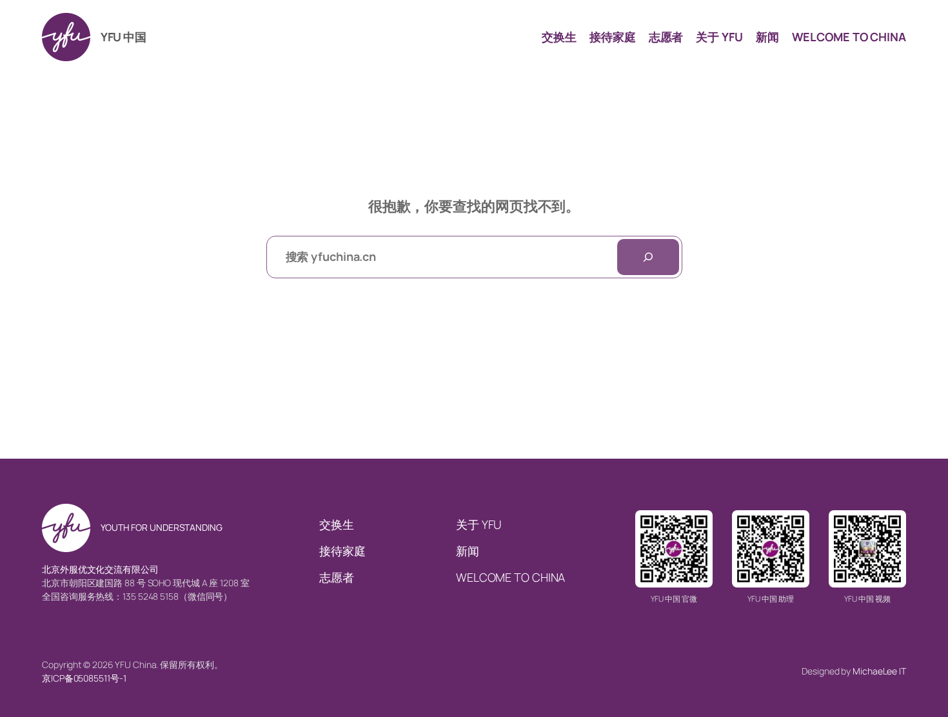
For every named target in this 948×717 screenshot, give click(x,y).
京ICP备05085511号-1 (84, 678)
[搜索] (648, 257)
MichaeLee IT (879, 671)
